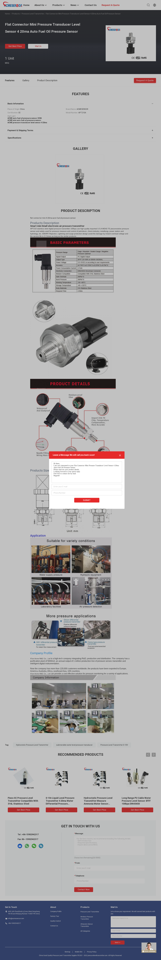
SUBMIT (87, 500)
